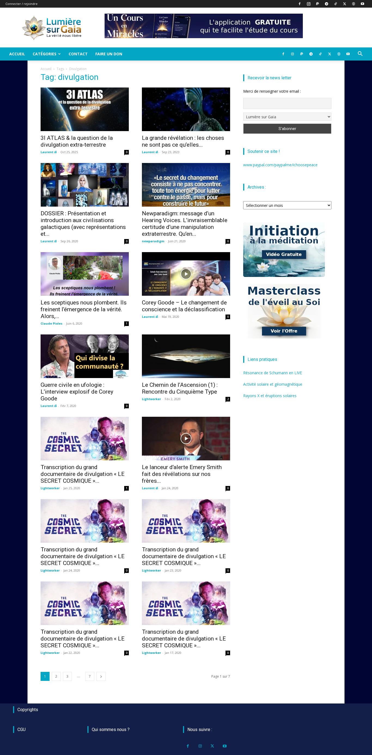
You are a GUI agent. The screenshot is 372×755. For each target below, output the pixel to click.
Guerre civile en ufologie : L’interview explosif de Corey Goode (77, 392)
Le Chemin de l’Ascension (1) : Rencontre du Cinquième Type (180, 388)
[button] (360, 54)
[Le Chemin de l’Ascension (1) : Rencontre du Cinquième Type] (186, 356)
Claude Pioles (51, 323)
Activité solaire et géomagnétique (272, 384)
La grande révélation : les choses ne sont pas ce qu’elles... (183, 141)
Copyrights (27, 709)
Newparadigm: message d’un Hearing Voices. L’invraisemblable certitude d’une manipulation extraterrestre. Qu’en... (184, 223)
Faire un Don (108, 53)
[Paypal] (317, 4)
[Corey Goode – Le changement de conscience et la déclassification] (186, 274)
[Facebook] (299, 4)
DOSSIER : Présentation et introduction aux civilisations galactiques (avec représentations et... (83, 223)
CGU (21, 729)
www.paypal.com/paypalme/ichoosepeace (280, 164)
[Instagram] (308, 4)
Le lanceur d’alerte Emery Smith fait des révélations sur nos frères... (182, 474)
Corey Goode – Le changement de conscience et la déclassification (184, 306)
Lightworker (151, 399)
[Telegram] (326, 4)
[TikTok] (335, 4)
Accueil (17, 53)
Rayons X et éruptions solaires (270, 395)
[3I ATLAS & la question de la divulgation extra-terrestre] (85, 109)
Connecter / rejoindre (21, 4)
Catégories (44, 53)
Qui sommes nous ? (111, 729)
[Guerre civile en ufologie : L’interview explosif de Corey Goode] (85, 356)
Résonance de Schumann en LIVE (272, 372)
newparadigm (153, 241)
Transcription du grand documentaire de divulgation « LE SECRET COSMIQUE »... (82, 474)
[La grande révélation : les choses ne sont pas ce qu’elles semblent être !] (186, 109)
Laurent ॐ (49, 152)
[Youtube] (362, 4)
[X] (344, 4)
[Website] (353, 4)
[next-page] (101, 676)
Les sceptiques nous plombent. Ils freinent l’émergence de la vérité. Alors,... (84, 309)
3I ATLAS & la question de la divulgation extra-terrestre (77, 141)
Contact (78, 53)
